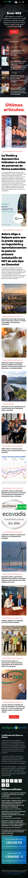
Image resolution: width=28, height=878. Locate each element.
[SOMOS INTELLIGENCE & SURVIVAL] (14, 727)
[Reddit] (16, 781)
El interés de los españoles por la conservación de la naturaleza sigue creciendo (13, 408)
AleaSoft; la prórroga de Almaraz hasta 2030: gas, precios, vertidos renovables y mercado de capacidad (18, 78)
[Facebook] (3, 781)
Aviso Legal (5, 872)
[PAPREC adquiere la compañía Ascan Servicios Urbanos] (14, 600)
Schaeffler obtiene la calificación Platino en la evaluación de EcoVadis (13, 536)
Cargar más (13, 716)
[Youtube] (7, 785)
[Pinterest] (11, 781)
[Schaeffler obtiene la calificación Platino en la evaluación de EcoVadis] (14, 514)
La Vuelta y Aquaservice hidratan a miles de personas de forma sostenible (17, 52)
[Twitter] (20, 781)
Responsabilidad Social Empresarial (17, 47)
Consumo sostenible (8, 404)
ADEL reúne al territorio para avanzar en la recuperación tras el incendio (14, 450)
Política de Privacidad (14, 872)
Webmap (16, 874)
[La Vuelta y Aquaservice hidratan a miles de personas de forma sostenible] (5, 50)
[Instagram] (7, 781)
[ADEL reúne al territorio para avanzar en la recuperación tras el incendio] (14, 428)
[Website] (3, 785)
